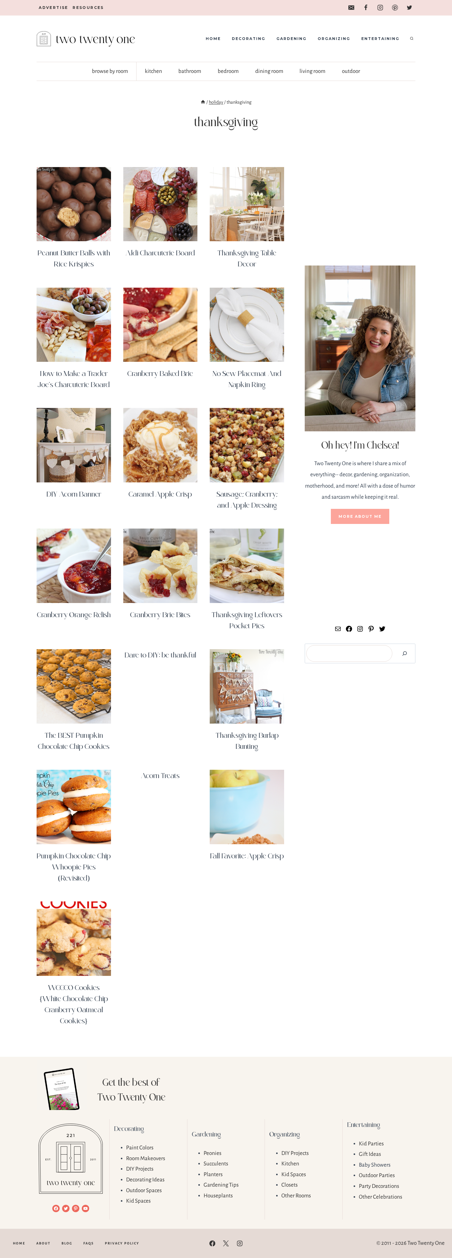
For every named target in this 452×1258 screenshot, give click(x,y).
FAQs (88, 1243)
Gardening (291, 38)
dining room (269, 71)
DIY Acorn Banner (73, 493)
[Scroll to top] (437, 1234)
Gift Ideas (370, 1154)
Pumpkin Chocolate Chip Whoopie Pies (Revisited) (74, 866)
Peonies (212, 1153)
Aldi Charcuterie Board (160, 252)
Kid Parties (371, 1144)
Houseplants (218, 1196)
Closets (289, 1185)
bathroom (189, 71)
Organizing (334, 38)
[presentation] (74, 204)
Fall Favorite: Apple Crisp (247, 855)
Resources (88, 7)
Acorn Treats (160, 775)
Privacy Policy (122, 1243)
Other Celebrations (380, 1197)
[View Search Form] (411, 38)
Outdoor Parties (377, 1175)
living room (312, 71)
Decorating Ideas (145, 1180)
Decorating (248, 38)
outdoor (351, 71)
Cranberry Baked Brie (160, 373)
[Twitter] (409, 8)
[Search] (404, 653)
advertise (53, 7)
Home (213, 38)
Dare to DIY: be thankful (160, 654)
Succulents (216, 1164)
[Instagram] (380, 8)
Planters (213, 1174)
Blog (66, 1243)
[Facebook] (365, 8)
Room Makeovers (145, 1158)
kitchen (153, 71)
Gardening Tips (221, 1185)
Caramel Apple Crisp (160, 493)
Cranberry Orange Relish (74, 614)
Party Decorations (379, 1186)
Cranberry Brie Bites (160, 614)
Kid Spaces (138, 1201)
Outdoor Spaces (144, 1190)
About (43, 1243)
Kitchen (290, 1164)
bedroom (228, 71)
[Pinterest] (395, 8)
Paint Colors (139, 1148)
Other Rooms (296, 1196)
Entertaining (380, 38)
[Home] (202, 102)
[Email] (351, 8)
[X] (226, 1243)
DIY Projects (139, 1169)
